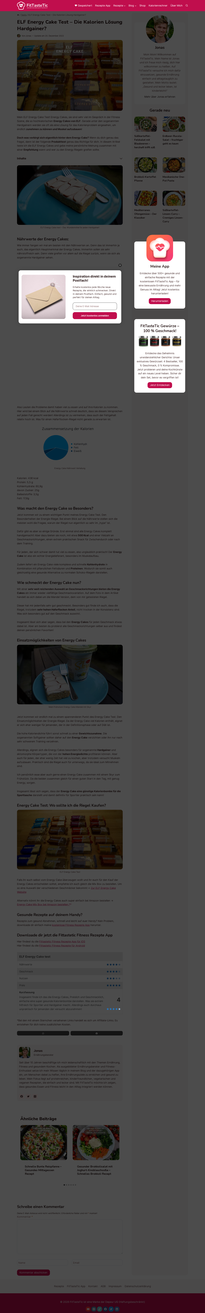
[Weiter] (114, 1154)
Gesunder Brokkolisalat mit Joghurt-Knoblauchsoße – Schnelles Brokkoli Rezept (95, 1170)
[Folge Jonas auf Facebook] (21, 1096)
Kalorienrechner (158, 5)
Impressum (115, 1286)
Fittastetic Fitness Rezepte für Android (62, 945)
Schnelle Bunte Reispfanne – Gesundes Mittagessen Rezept (43, 1170)
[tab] (64, 1185)
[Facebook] (105, 1309)
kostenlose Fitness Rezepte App (71, 925)
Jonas (28, 36)
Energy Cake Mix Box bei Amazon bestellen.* (43, 904)
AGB (103, 1286)
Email (76, 1262)
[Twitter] (111, 1309)
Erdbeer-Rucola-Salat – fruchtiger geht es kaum (173, 139)
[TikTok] (99, 1309)
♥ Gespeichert (83, 5)
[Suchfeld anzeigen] (186, 5)
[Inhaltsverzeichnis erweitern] (121, 158)
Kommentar (25, 1216)
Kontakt (93, 1286)
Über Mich (176, 5)
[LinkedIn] (116, 1309)
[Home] (18, 15)
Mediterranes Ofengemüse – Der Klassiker (145, 213)
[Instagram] (93, 1309)
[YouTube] (88, 1309)
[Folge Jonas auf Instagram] (35, 1096)
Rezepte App (102, 5)
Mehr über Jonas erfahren (159, 96)
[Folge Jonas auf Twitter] (28, 1096)
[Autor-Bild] (18, 35)
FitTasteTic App (76, 1286)
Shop (142, 5)
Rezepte (59, 1286)
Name (21, 1262)
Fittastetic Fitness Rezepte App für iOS (62, 941)
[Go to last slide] (25, 1154)
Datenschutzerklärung (138, 1286)
